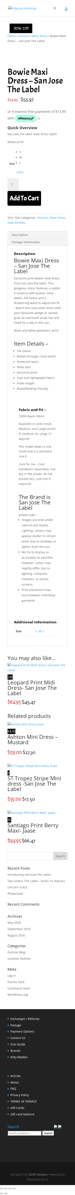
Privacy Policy (19, 1095)
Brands (15, 1051)
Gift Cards (17, 1108)
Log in (12, 975)
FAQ (13, 1088)
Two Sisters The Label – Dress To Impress (36, 881)
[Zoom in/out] (1, 1188)
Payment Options (22, 1031)
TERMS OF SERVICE (23, 1101)
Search (48, 1133)
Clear (20, 172)
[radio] (21, 152)
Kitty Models (19, 1057)
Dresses (23, 36)
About (14, 1082)
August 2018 (16, 935)
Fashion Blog (16, 952)
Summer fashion (19, 959)
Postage (15, 1025)
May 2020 (14, 923)
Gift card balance (22, 1114)
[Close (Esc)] (14, 1188)
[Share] (10, 1188)
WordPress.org (18, 995)
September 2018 (19, 929)
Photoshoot (15, 894)
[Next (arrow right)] (6, 1193)
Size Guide (17, 1044)
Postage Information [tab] (26, 242)
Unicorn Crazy (17, 887)
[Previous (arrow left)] (1, 1193)
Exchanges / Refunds (25, 1019)
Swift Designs (38, 1174)
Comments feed (19, 988)
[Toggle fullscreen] (6, 1188)
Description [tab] (20, 235)
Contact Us (17, 1038)
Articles (15, 1076)
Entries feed (16, 982)
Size (12, 164)
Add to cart (24, 198)
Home (12, 36)
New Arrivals (16, 223)
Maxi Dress (40, 36)
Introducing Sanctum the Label (29, 874)
